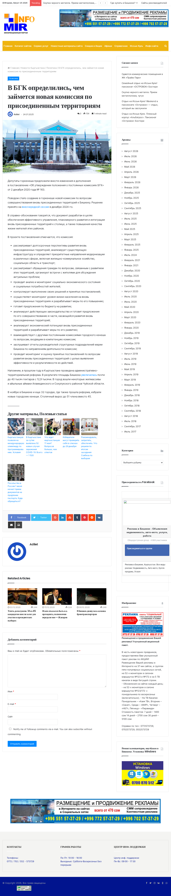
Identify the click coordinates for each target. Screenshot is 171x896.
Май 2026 (129, 166)
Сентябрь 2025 (132, 208)
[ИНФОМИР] (19, 23)
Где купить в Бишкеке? (122, 3)
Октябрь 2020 (132, 281)
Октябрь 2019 (132, 343)
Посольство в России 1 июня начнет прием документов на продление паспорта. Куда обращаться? (15, 492)
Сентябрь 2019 (132, 348)
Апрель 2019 (131, 374)
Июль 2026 (130, 156)
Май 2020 (129, 307)
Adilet (17, 114)
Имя (11, 691)
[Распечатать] (18, 525)
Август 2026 (131, 151)
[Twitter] (150, 883)
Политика (51, 68)
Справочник (121, 46)
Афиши (108, 46)
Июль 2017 (130, 431)
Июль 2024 (130, 255)
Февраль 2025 (132, 244)
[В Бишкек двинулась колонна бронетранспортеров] (91, 596)
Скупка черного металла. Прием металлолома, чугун (72, 3)
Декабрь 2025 (132, 192)
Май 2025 (129, 229)
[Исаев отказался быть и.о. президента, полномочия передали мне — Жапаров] (57, 596)
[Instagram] (154, 883)
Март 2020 (130, 317)
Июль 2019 (130, 359)
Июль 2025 (130, 218)
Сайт (10, 716)
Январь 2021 (131, 265)
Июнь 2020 (130, 301)
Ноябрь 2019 (131, 338)
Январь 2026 (131, 187)
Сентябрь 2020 (132, 286)
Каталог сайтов (23, 46)
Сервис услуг (41, 46)
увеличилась (89, 374)
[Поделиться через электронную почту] (11, 525)
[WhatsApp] (166, 883)
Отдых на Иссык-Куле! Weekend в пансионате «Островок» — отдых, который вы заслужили (140, 105)
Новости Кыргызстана (33, 68)
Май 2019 (129, 369)
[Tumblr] (77, 517)
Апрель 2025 (131, 234)
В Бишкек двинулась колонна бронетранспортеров (91, 612)
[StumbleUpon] (69, 517)
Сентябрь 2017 (132, 426)
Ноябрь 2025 (131, 198)
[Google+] (55, 517)
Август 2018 (131, 416)
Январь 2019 (131, 390)
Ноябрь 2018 (131, 400)
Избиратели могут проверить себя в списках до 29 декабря (71, 441)
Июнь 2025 (130, 223)
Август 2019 (131, 353)
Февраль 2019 (132, 384)
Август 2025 (131, 213)
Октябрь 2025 (132, 203)
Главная (8, 46)
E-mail (12, 704)
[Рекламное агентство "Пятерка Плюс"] (85, 811)
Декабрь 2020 (132, 270)
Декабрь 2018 (132, 395)
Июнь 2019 (130, 364)
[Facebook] (146, 883)
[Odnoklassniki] (162, 883)
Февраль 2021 (132, 260)
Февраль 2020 (132, 322)
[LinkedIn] (62, 517)
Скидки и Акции (93, 46)
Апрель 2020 (131, 312)
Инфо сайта (151, 46)
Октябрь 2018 (131, 405)
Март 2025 (130, 239)
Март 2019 (130, 379)
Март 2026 (130, 177)
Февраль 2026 (132, 182)
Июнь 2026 (130, 161)
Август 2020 (131, 291)
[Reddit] (92, 517)
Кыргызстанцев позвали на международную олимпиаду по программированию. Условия (16, 445)
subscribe (78, 729)
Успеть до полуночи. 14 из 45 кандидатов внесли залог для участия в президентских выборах (22, 615)
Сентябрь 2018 (132, 410)
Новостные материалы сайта (66, 46)
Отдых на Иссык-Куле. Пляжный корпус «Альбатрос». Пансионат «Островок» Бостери (139, 117)
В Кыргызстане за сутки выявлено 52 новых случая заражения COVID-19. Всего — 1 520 (34, 446)
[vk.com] (158, 883)
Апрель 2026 (131, 172)
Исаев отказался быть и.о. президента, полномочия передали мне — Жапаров (55, 614)
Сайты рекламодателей (154, 3)
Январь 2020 (131, 327)
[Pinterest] (84, 517)
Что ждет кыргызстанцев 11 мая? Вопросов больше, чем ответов (52, 445)
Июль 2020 (130, 296)
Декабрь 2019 (132, 333)
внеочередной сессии (35, 206)
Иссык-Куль (136, 46)
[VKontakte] (99, 517)
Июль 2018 (130, 421)
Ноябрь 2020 (131, 275)
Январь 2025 (131, 249)
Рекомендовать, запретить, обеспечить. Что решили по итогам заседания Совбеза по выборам (89, 448)
